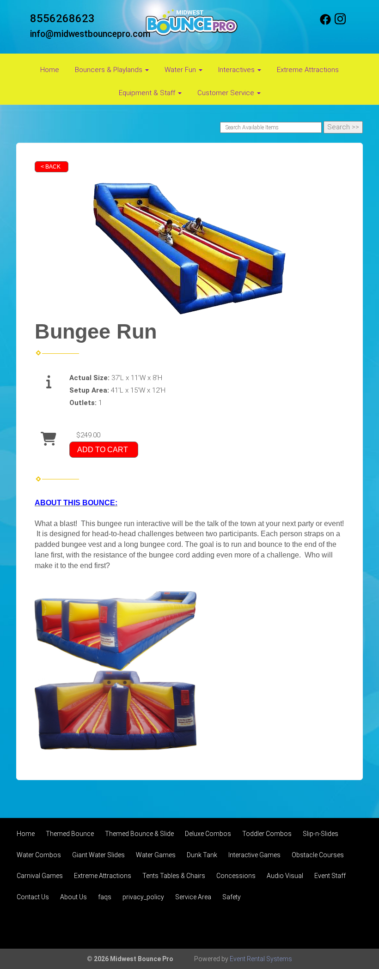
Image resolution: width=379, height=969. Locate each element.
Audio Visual (285, 875)
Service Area (193, 897)
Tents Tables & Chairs (173, 875)
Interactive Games (254, 855)
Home (49, 70)
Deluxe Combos (208, 833)
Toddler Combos (267, 833)
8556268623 (62, 18)
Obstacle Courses (318, 855)
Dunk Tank (202, 855)
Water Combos (39, 855)
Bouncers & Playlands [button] (109, 70)
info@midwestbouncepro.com (90, 34)
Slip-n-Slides (320, 833)
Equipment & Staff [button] (148, 93)
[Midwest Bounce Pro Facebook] (325, 22)
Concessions (236, 875)
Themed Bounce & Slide (139, 833)
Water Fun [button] (181, 70)
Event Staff (330, 875)
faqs (104, 897)
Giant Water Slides (98, 855)
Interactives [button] (237, 70)
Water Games (156, 855)
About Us (73, 897)
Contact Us (33, 897)
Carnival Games (40, 875)
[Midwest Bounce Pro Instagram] (340, 22)
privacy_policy (143, 897)
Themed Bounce (70, 833)
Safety (231, 897)
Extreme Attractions (308, 70)
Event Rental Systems (261, 959)
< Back (51, 167)
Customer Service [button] (226, 93)
